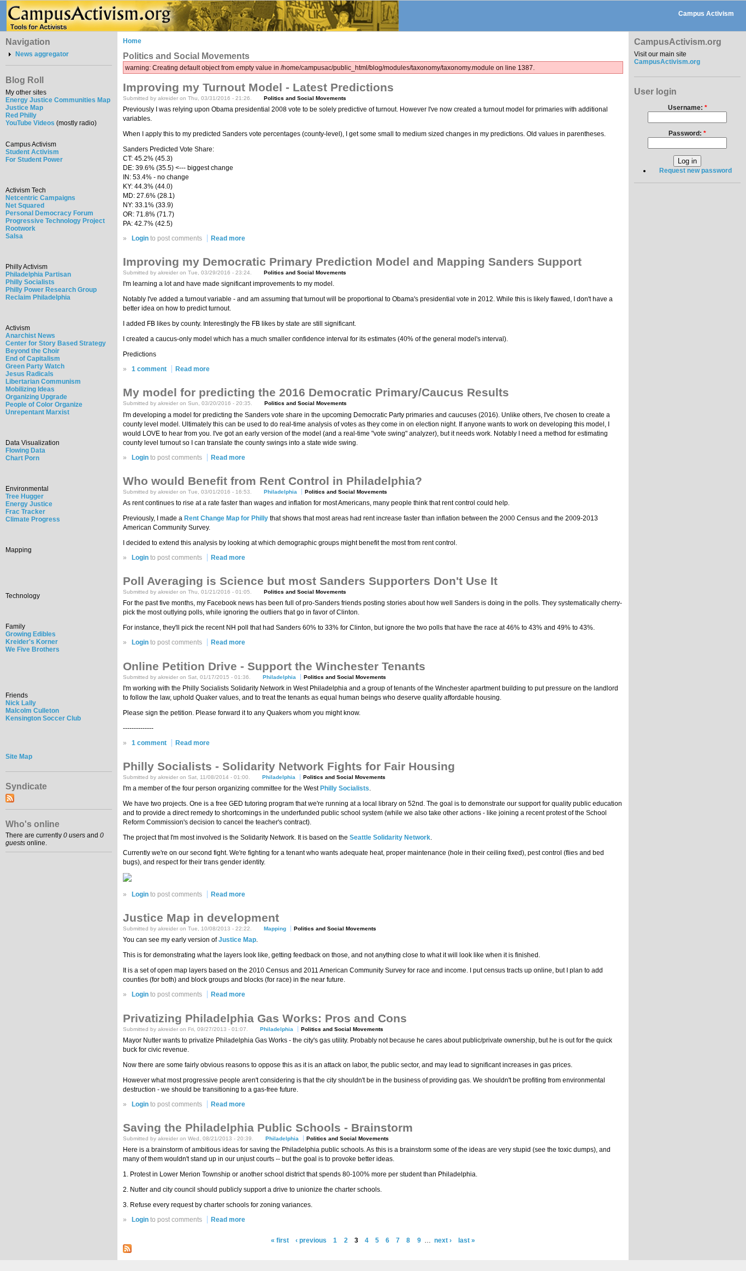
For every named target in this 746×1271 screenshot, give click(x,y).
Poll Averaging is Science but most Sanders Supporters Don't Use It (310, 581)
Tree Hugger (24, 496)
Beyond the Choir (32, 351)
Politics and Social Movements (305, 98)
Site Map (18, 756)
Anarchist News (30, 335)
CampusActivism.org (667, 62)
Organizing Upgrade (36, 397)
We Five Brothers (32, 649)
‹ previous (311, 1240)
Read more (228, 238)
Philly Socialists (30, 282)
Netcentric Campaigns (40, 198)
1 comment (149, 369)
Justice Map (24, 108)
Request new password (695, 170)
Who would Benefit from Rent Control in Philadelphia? (272, 481)
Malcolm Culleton (32, 710)
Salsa (14, 236)
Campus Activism (706, 13)
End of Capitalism (32, 358)
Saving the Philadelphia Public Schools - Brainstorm (268, 1127)
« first (280, 1240)
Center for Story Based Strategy (55, 343)
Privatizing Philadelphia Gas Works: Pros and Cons (265, 1018)
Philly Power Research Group (51, 290)
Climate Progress (32, 519)
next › (443, 1240)
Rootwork (20, 228)
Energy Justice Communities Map (57, 100)
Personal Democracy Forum (49, 213)
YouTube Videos (30, 123)
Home (132, 41)
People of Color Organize (43, 404)
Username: (687, 108)
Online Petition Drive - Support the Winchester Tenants (274, 666)
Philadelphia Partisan (38, 274)
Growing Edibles (30, 634)
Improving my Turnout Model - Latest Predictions (258, 87)
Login (140, 238)
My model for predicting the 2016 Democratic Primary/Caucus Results (316, 392)
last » (466, 1240)
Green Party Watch (34, 366)
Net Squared (24, 205)
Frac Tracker (25, 512)
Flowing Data (25, 450)
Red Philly (21, 115)
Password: (687, 133)
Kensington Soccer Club (43, 718)
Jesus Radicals (29, 374)
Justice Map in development (201, 917)
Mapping (275, 929)
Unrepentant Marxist (37, 412)
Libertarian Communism (43, 381)
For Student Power (34, 159)
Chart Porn (22, 458)
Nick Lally (20, 703)
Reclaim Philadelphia (37, 297)
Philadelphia (280, 492)
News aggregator (42, 54)
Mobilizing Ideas (30, 389)
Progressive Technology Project (55, 221)
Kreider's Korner (31, 642)
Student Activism (32, 152)
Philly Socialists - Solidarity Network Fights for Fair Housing (289, 766)
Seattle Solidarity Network (390, 837)
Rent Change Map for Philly (226, 518)
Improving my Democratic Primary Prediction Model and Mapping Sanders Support (352, 261)
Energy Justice (28, 504)
